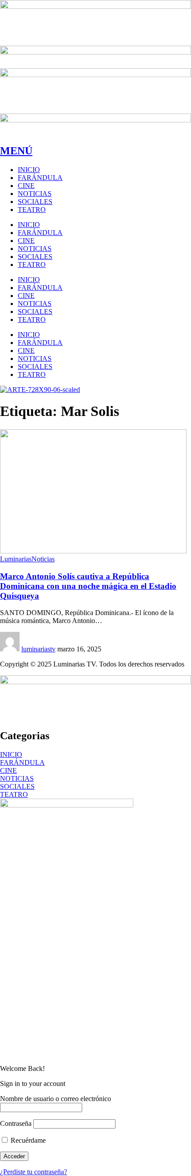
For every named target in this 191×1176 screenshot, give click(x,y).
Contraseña (16, 1123)
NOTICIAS (17, 778)
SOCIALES (17, 786)
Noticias (43, 559)
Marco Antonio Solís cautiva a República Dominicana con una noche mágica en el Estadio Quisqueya (88, 586)
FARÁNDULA (22, 762)
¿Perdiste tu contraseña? (33, 1172)
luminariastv (38, 649)
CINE (8, 770)
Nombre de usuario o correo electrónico (55, 1098)
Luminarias (16, 559)
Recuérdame (27, 1140)
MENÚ (16, 151)
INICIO (11, 754)
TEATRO (14, 794)
